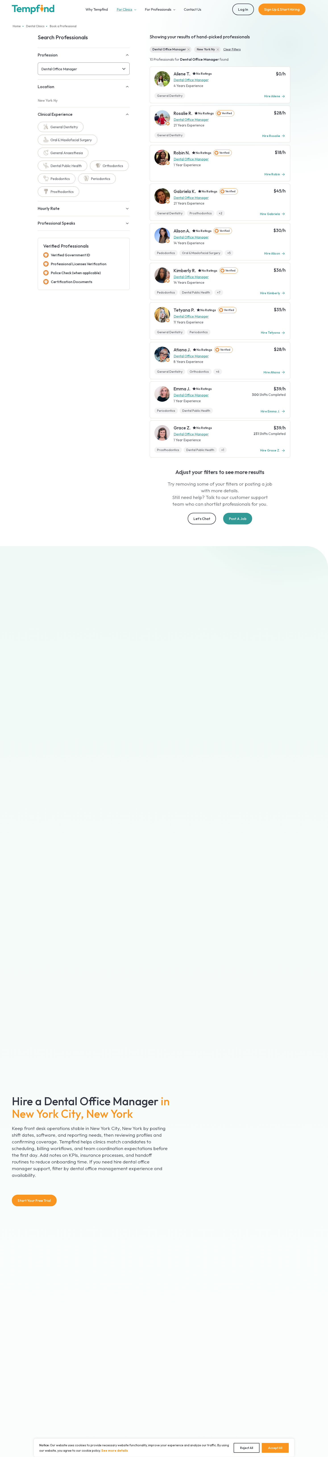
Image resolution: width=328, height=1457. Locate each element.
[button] (84, 68)
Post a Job (237, 518)
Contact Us (192, 9)
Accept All (275, 1448)
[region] (164, 1447)
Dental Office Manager (191, 80)
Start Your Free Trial (34, 1200)
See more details (114, 1451)
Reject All (246, 1448)
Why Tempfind (96, 9)
